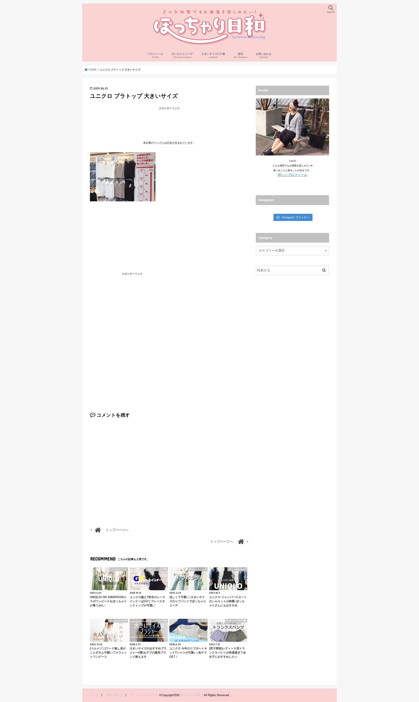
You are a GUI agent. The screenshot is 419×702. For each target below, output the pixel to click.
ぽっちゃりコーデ (182, 55)
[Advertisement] (169, 121)
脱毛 (240, 55)
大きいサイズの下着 (213, 55)
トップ (94, 695)
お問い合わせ (263, 55)
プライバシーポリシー (144, 695)
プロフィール (155, 55)
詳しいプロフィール (292, 175)
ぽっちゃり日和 (191, 695)
